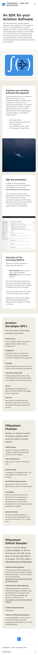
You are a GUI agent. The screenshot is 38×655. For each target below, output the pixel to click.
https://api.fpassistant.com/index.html (18, 189)
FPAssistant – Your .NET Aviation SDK (17, 4)
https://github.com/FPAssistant (18, 562)
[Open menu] (35, 4)
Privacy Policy (6, 651)
